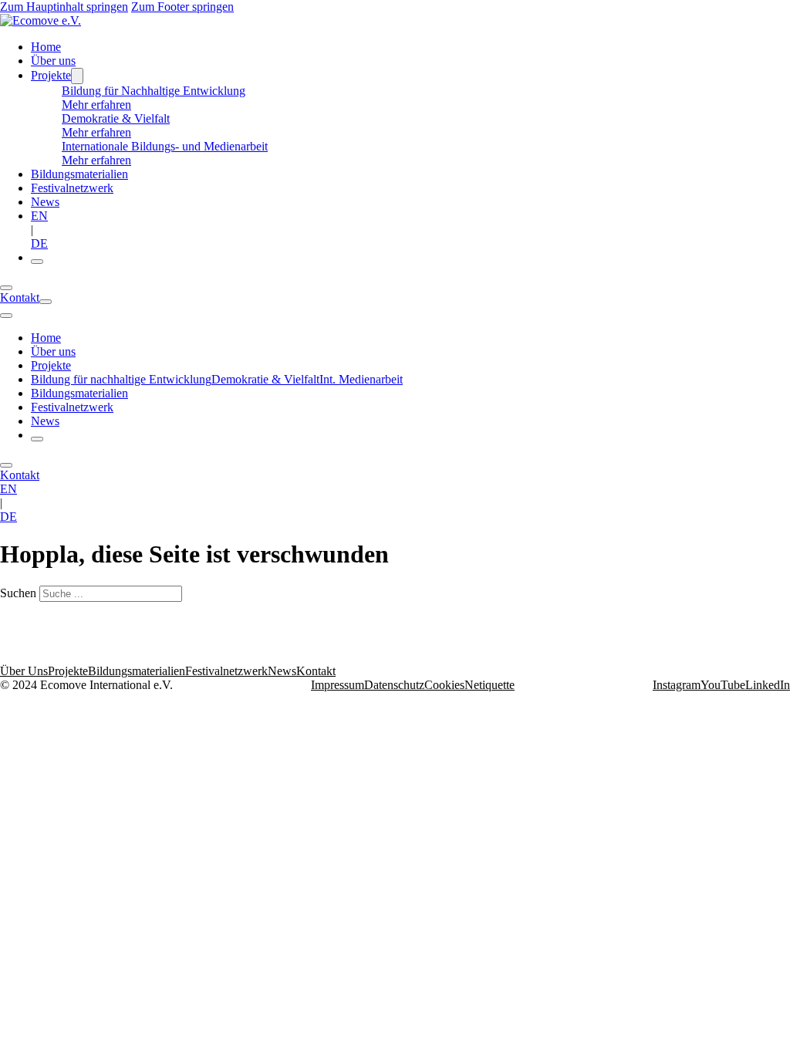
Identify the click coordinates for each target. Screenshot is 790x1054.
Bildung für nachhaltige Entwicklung (121, 379)
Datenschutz (394, 684)
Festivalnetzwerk (72, 187)
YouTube (723, 684)
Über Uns (24, 670)
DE (39, 243)
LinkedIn (767, 684)
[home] (40, 20)
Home (46, 46)
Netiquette (489, 684)
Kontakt (19, 297)
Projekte (51, 75)
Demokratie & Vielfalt (265, 379)
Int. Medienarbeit (361, 379)
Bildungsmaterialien (79, 174)
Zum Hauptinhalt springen (64, 6)
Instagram (677, 684)
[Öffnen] (37, 261)
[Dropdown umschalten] (77, 76)
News (45, 201)
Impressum (337, 684)
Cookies (444, 684)
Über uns (53, 60)
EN (39, 215)
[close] (6, 315)
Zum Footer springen (182, 6)
